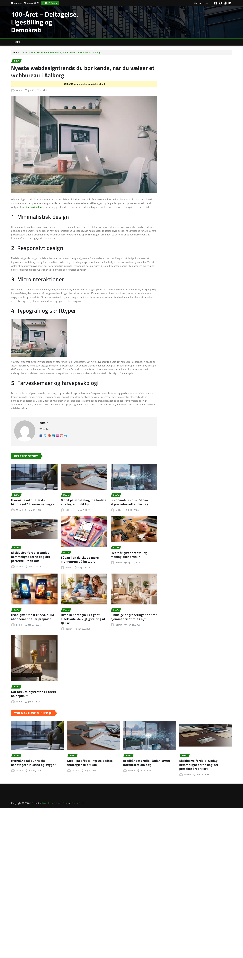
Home (17, 42)
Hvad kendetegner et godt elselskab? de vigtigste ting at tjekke (83, 619)
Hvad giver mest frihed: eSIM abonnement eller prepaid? (32, 617)
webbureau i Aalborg (33, 207)
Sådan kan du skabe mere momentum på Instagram (80, 560)
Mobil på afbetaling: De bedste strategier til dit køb (83, 502)
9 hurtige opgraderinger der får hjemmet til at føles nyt (134, 617)
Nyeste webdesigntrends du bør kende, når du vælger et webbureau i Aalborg (61, 52)
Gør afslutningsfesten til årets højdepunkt (33, 694)
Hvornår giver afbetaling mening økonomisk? (129, 555)
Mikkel (19, 510)
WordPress (48, 803)
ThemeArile (78, 803)
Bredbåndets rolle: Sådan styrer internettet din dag (129, 502)
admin (19, 90)
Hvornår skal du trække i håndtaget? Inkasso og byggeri (34, 502)
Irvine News (62, 803)
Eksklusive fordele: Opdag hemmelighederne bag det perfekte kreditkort (30, 557)
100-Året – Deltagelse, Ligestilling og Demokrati (44, 22)
